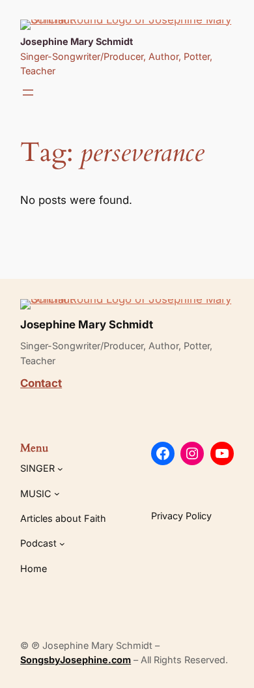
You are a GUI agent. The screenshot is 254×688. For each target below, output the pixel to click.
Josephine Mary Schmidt (76, 41)
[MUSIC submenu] (57, 493)
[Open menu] (28, 92)
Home (33, 568)
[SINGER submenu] (60, 469)
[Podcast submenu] (62, 544)
